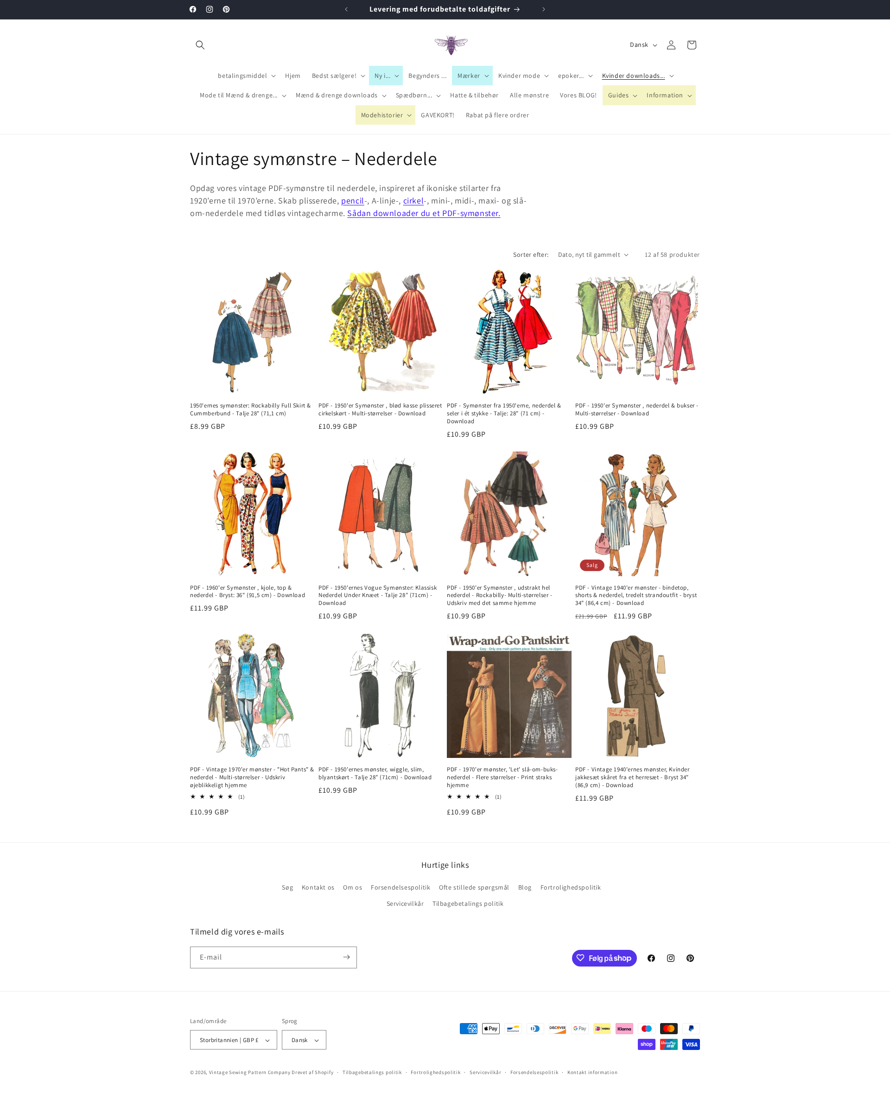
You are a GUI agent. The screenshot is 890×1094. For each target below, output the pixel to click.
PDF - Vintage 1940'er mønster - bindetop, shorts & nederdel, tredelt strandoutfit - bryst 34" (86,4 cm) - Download (636, 595)
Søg (287, 887)
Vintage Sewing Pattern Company (250, 1072)
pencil (352, 200)
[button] (200, 45)
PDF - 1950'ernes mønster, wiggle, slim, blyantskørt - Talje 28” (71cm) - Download (375, 773)
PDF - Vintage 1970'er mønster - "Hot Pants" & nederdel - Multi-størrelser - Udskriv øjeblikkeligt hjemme (252, 777)
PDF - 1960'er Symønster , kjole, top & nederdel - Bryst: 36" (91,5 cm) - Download (247, 591)
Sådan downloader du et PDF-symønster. (423, 213)
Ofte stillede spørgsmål (474, 887)
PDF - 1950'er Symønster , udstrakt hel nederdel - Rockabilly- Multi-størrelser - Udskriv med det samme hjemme (500, 595)
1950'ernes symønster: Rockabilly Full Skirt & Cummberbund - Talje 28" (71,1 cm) (250, 409)
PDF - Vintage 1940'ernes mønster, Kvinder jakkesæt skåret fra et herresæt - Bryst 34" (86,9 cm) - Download (632, 777)
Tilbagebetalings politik (467, 904)
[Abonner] (346, 957)
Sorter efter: (530, 254)
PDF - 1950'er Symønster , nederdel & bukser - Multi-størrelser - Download (637, 409)
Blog (525, 887)
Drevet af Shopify (312, 1072)
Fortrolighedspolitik (570, 887)
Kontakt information (592, 1072)
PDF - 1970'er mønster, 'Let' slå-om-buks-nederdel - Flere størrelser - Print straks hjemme (502, 777)
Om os (352, 887)
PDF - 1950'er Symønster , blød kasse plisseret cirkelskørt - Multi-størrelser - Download (380, 409)
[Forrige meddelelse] (346, 9)
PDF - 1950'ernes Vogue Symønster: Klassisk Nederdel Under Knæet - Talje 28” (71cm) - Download (377, 595)
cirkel (413, 200)
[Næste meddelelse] (544, 9)
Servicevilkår (405, 904)
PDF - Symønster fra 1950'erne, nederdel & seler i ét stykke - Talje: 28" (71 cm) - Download (504, 413)
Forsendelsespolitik (400, 887)
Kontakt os (318, 887)
